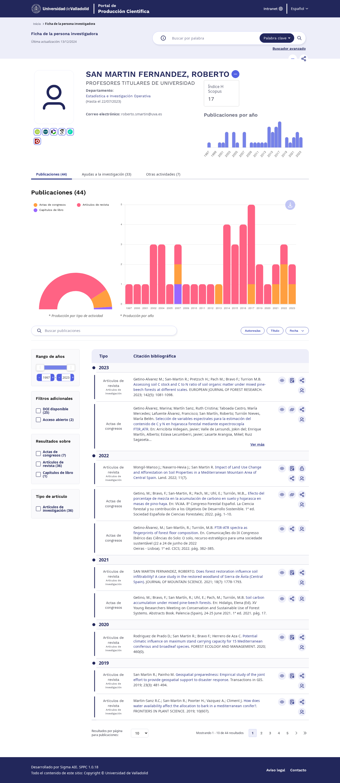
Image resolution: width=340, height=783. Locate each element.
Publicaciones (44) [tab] (51, 174)
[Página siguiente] (296, 733)
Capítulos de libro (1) (58, 474)
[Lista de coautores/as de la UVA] (302, 390)
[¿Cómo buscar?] (163, 38)
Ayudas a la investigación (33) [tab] (106, 174)
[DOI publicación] (292, 380)
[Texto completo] (302, 468)
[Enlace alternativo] (292, 410)
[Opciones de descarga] (290, 205)
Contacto (298, 770)
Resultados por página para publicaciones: (107, 733)
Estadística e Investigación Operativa (118, 96)
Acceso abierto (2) (58, 419)
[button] (292, 58)
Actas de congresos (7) (54, 453)
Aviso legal (275, 770)
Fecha (294, 330)
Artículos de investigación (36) (58, 508)
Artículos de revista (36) (53, 464)
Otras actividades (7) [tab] (163, 174)
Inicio (37, 24)
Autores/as (252, 330)
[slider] (40, 367)
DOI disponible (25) (55, 410)
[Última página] (305, 733)
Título (275, 330)
